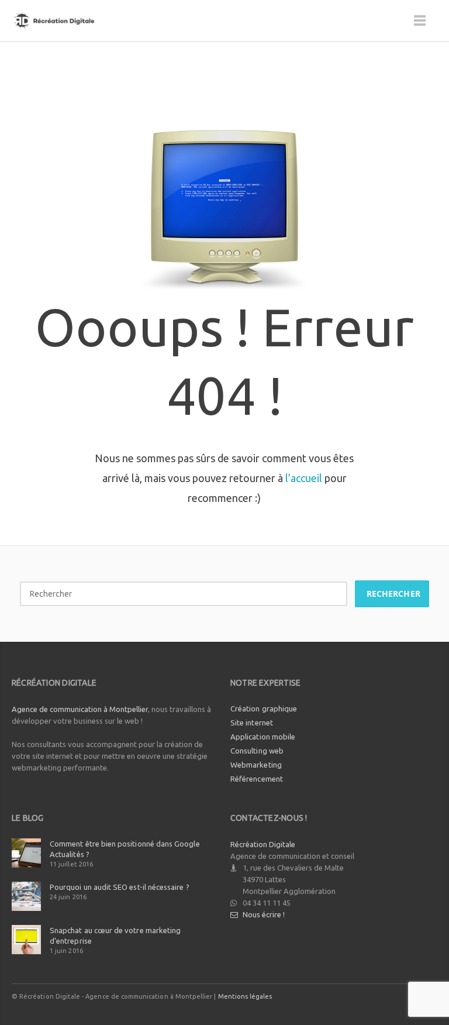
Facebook (327, 995)
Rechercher (393, 593)
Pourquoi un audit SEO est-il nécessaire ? (119, 887)
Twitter (352, 995)
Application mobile (262, 736)
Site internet (251, 722)
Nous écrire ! (264, 914)
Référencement (256, 779)
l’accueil (303, 478)
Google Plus (376, 995)
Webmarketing (256, 765)
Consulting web (257, 751)
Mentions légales (245, 996)
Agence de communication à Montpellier (80, 709)
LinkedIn (401, 995)
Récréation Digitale (262, 844)
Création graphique (263, 708)
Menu (419, 20)
